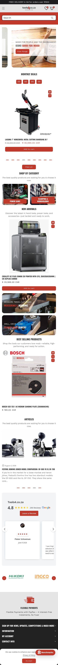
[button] (5, 8)
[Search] (52, 17)
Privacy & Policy (29, 655)
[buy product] (15, 194)
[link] (43, 194)
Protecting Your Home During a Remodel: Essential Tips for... (28, 469)
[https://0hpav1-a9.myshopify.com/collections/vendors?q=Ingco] (42, 577)
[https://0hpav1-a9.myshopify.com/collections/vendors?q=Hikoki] (16, 577)
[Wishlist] (50, 95)
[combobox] (29, 17)
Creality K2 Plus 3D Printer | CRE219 (20, 139)
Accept (29, 661)
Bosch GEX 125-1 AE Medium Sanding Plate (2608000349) (25, 406)
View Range (15, 51)
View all (29, 167)
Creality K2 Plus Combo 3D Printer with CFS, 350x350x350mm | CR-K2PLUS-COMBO (28, 277)
